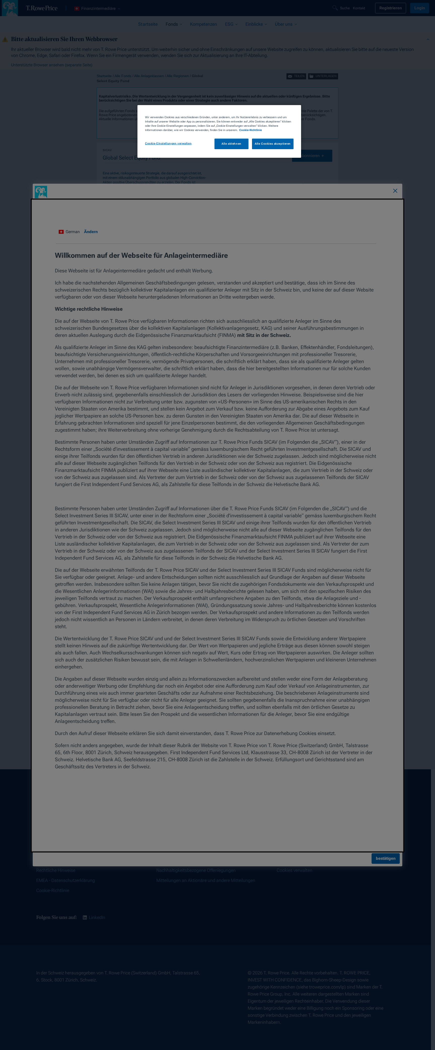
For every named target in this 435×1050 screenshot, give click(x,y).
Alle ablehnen (231, 143)
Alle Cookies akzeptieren (273, 143)
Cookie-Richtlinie (250, 130)
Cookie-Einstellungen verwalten (168, 143)
